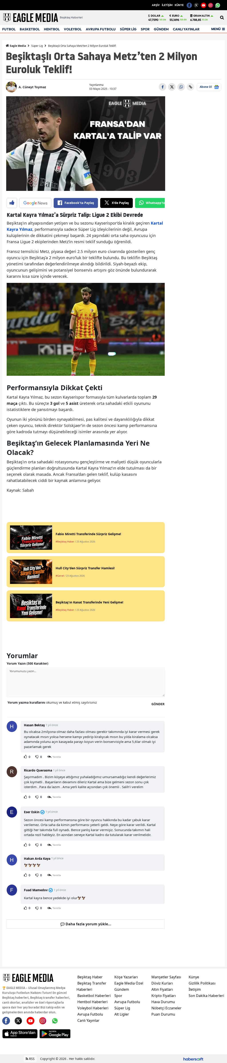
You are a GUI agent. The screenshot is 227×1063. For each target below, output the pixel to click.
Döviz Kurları (162, 983)
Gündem (121, 989)
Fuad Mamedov (36, 890)
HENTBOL (52, 29)
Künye (194, 977)
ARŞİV (156, 5)
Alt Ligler (121, 1014)
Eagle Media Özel (128, 983)
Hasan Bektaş (34, 725)
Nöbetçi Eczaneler (166, 1008)
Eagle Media (17, 46)
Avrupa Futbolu (90, 1014)
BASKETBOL (30, 29)
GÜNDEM (161, 29)
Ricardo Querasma (38, 770)
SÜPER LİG (128, 29)
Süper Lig (37, 46)
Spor (118, 995)
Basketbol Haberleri (94, 995)
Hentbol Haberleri (92, 1001)
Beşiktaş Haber (90, 977)
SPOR (145, 29)
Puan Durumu (163, 1014)
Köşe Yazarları (126, 977)
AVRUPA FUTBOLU (101, 29)
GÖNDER (157, 704)
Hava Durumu (163, 1001)
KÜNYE (179, 5)
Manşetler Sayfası (166, 977)
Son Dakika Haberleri (206, 995)
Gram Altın (201, 15)
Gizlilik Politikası (202, 983)
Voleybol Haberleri (92, 1008)
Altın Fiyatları (162, 989)
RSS (31, 1059)
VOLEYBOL (73, 29)
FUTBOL (9, 29)
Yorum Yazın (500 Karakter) (27, 663)
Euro (175, 15)
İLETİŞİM (167, 5)
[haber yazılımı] (193, 1058)
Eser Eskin (31, 812)
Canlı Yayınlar (88, 1020)
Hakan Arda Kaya (37, 858)
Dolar (155, 15)
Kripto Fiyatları (163, 995)
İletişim (195, 989)
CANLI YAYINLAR (186, 29)
